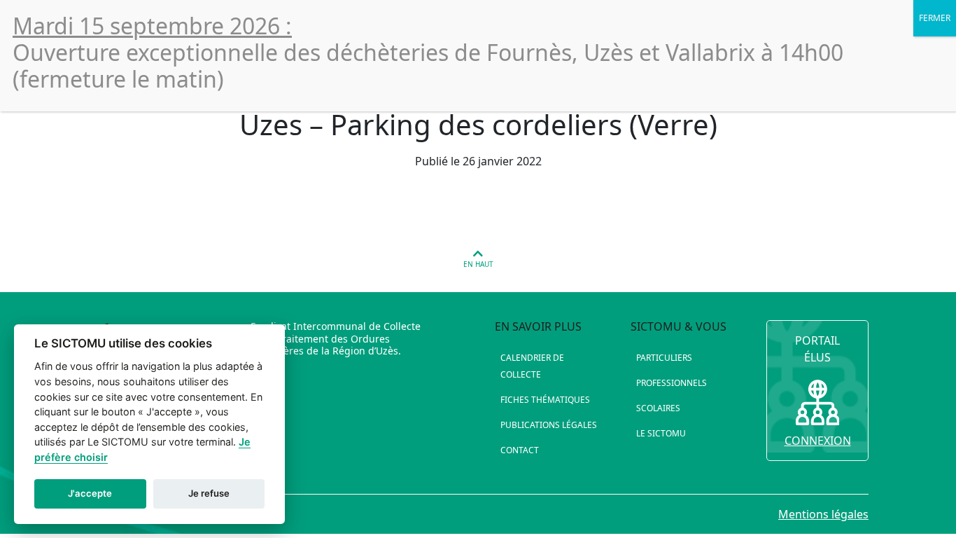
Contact (519, 450)
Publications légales (548, 425)
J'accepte (90, 493)
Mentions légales (823, 514)
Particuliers (664, 358)
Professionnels (671, 383)
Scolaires (658, 408)
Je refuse (209, 493)
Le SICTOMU (661, 433)
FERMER (934, 18)
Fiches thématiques (545, 400)
